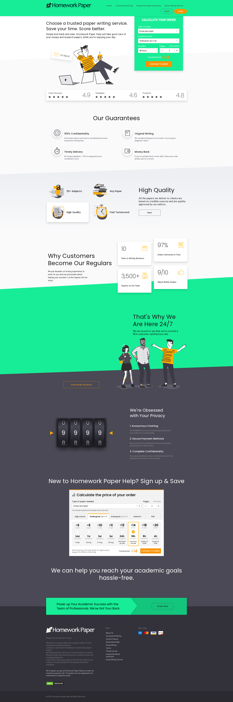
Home (109, 5)
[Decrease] (162, 50)
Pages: (146, 501)
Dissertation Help (112, 642)
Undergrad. (98, 516)
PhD (153, 516)
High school (80, 516)
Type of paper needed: (83, 501)
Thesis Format (111, 651)
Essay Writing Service (174, 5)
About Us (109, 633)
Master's (137, 516)
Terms (108, 648)
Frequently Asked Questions (148, 5)
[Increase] (177, 50)
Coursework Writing (124, 5)
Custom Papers (112, 639)
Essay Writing (111, 645)
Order (180, 11)
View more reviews (81, 384)
